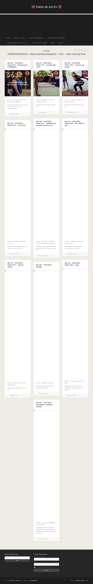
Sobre (53, 43)
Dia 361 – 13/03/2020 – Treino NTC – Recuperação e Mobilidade (17, 65)
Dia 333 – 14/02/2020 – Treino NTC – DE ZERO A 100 (74, 123)
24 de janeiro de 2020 (71, 395)
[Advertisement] (46, 24)
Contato (61, 43)
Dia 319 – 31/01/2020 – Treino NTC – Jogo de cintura (15, 265)
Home (8, 38)
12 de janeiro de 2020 (42, 539)
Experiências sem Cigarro (56, 38)
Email (35, 562)
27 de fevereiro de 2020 (71, 112)
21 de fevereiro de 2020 (43, 255)
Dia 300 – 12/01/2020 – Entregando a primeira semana (44, 404)
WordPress (33, 580)
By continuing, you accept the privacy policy (45, 567)
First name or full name (39, 557)
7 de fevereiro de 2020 (14, 253)
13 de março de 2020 (13, 114)
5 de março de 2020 (42, 112)
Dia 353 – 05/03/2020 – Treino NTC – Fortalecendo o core (46, 65)
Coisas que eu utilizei (40, 43)
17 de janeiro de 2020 (42, 393)
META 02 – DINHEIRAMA (36, 38)
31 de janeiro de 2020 (13, 395)
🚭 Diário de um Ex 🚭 (46, 7)
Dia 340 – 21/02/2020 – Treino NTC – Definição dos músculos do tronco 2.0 (46, 123)
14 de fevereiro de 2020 (71, 254)
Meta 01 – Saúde (19, 38)
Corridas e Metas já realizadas (17, 43)
